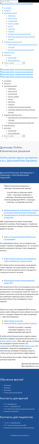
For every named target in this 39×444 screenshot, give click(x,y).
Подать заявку (13, 24)
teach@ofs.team (12, 404)
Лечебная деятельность (13, 42)
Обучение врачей (10, 13)
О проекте (7, 8)
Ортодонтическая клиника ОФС (17, 425)
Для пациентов (14, 60)
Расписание (12, 21)
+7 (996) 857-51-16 (15, 406)
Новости (7, 10)
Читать (10, 26)
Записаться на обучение (11, 411)
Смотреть (11, 29)
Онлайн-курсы (9, 52)
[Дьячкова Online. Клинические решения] (16, 4)
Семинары (12, 16)
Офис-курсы (12, 18)
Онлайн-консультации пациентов (21, 50)
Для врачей (12, 58)
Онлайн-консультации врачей (19, 34)
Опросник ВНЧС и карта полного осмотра (20, 323)
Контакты (7, 55)
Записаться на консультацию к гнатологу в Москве (19, 427)
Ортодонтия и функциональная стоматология (21, 409)
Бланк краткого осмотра (13, 321)
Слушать (11, 31)
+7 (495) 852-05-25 (15, 423)
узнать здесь (30, 346)
